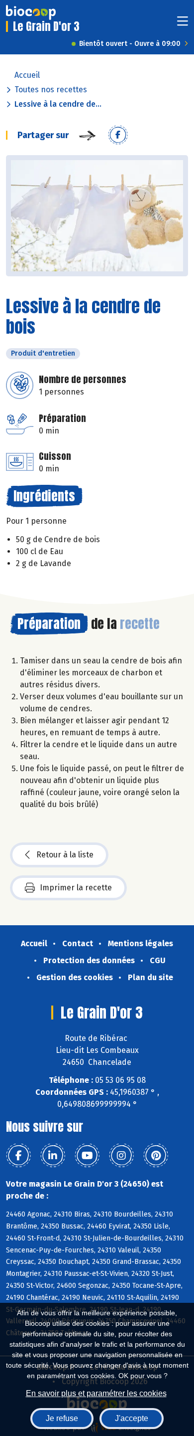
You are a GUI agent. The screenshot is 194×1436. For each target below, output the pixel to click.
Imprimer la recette (76, 887)
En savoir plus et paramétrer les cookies (96, 1393)
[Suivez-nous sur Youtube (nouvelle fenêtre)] (87, 1155)
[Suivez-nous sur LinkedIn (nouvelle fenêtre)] (52, 1155)
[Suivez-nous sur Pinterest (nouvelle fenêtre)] (155, 1155)
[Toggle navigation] (182, 24)
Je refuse (62, 1418)
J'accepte (131, 1418)
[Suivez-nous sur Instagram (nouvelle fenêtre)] (121, 1155)
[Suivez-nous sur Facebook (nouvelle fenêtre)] (18, 1155)
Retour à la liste (65, 854)
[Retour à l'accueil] (31, 12)
